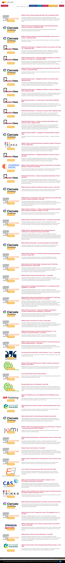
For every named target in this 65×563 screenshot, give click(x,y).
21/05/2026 (11, 496)
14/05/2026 (11, 540)
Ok (60, 561)
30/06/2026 (11, 225)
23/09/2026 (11, 20)
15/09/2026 (11, 52)
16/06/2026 (11, 303)
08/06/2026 (11, 379)
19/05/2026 (11, 518)
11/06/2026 (11, 336)
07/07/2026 (11, 192)
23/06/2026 (11, 248)
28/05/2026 (11, 421)
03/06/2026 (11, 390)
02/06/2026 (11, 400)
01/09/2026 (11, 116)
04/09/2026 (11, 84)
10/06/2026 (11, 358)
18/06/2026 (11, 259)
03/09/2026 (11, 95)
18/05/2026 (11, 529)
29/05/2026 (11, 411)
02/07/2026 (11, 214)
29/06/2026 (11, 236)
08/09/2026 (11, 73)
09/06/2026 (11, 368)
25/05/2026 (11, 474)
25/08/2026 (11, 138)
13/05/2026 (11, 550)
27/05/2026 (11, 453)
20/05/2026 (11, 507)
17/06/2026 (11, 281)
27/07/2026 (11, 181)
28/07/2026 (11, 160)
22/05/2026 (11, 485)
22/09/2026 (11, 31)
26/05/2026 (11, 464)
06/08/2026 (11, 149)
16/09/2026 (11, 42)
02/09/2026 (11, 105)
